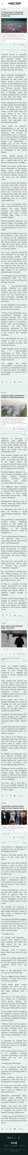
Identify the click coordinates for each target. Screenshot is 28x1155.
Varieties (3, 8)
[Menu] (1, 3)
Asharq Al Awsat (6, 832)
